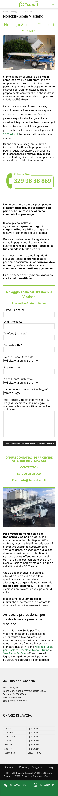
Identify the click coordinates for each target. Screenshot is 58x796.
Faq (50, 767)
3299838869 (15, 697)
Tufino (45, 650)
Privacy (24, 767)
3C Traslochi (10, 134)
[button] (5, 4)
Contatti (11, 767)
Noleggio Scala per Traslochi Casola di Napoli (28, 648)
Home (5, 11)
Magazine (38, 767)
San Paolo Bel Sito (14, 653)
